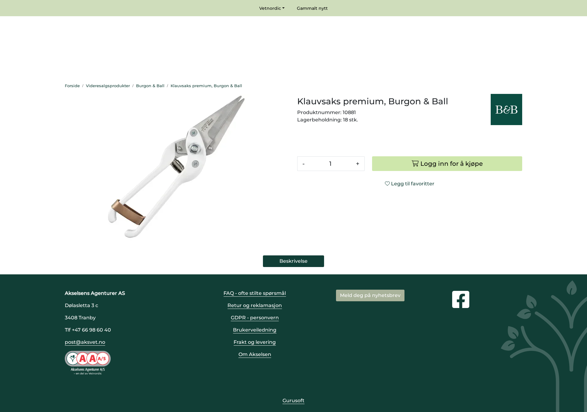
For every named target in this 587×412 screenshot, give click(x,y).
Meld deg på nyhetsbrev (370, 295)
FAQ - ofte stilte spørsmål (254, 293)
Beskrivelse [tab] (293, 261)
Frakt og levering (255, 342)
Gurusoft (293, 400)
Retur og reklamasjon (254, 305)
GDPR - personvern (255, 318)
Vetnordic (270, 8)
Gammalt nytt (312, 8)
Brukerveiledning (254, 330)
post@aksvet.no (85, 342)
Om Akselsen (254, 354)
